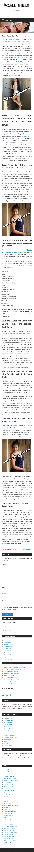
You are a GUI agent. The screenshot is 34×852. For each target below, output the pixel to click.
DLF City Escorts (8, 824)
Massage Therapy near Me (11, 737)
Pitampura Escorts (8, 782)
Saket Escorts (7, 788)
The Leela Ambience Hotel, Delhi (12, 669)
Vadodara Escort (8, 646)
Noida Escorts (7, 741)
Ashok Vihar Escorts (9, 803)
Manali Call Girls (8, 659)
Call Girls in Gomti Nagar (10, 832)
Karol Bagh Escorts (9, 790)
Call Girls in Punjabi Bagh (10, 845)
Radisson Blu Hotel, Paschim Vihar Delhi (14, 667)
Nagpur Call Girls (8, 657)
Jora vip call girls (27, 549)
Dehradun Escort (8, 644)
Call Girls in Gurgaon (9, 735)
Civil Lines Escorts (8, 815)
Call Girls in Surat (8, 838)
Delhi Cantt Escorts (9, 820)
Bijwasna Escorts (8, 809)
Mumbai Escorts (8, 722)
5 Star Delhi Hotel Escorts (10, 677)
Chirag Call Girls (8, 813)
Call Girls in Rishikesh (9, 828)
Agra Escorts (7, 743)
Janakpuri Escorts (8, 795)
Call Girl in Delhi (8, 724)
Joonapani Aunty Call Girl (9, 549)
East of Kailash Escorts (10, 799)
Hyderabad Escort (8, 655)
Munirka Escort (8, 731)
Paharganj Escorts (8, 774)
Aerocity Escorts (8, 769)
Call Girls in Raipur (8, 834)
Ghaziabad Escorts (9, 786)
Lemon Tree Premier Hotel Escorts (13, 681)
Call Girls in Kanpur (9, 836)
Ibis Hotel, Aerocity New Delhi (11, 671)
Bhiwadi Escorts (8, 807)
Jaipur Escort (7, 739)
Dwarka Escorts (8, 772)
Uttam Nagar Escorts (9, 797)
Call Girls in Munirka (9, 784)
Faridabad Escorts (8, 729)
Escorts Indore (7, 733)
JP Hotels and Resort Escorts (11, 679)
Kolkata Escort (7, 648)
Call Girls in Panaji (8, 843)
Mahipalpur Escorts (9, 776)
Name (4, 587)
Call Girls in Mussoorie (9, 830)
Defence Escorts (8, 818)
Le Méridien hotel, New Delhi (11, 673)
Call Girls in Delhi (6, 630)
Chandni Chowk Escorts (10, 811)
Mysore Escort (7, 640)
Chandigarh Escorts (9, 718)
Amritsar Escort (8, 745)
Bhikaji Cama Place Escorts (11, 805)
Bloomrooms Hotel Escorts (11, 684)
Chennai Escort (8, 642)
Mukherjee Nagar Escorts (10, 826)
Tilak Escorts (7, 801)
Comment (5, 564)
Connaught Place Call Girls (11, 780)
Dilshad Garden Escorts (10, 822)
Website (4, 600)
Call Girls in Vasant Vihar (10, 840)
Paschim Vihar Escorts (10, 792)
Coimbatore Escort (9, 652)
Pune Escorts (7, 726)
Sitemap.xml (6, 695)
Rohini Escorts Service (10, 778)
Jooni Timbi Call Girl (8, 425)
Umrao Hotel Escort (9, 675)
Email (4, 594)
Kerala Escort (7, 650)
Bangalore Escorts (8, 720)
